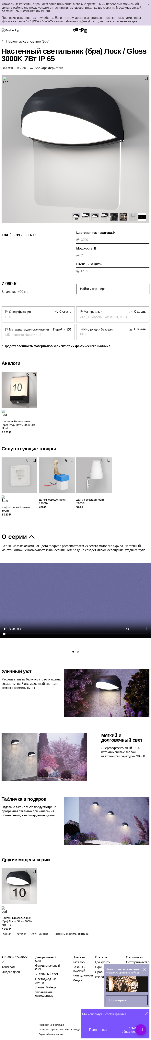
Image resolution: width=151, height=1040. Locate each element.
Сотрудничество (137, 962)
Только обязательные (132, 1029)
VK (4, 962)
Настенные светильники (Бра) (27, 41)
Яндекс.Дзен (11, 972)
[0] (74, 31)
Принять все (98, 1029)
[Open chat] (140, 1029)
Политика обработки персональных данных (62, 1029)
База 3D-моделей (79, 968)
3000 (84, 239)
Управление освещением (44, 994)
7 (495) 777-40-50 (16, 957)
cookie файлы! (115, 1014)
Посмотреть (117, 1000)
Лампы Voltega (45, 987)
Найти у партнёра (92, 289)
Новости (79, 957)
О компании (134, 957)
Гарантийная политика (51, 1034)
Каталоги (79, 962)
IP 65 (84, 271)
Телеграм (8, 967)
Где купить (102, 962)
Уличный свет (48, 974)
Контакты (101, 957)
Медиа (77, 980)
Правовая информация (51, 1025)
